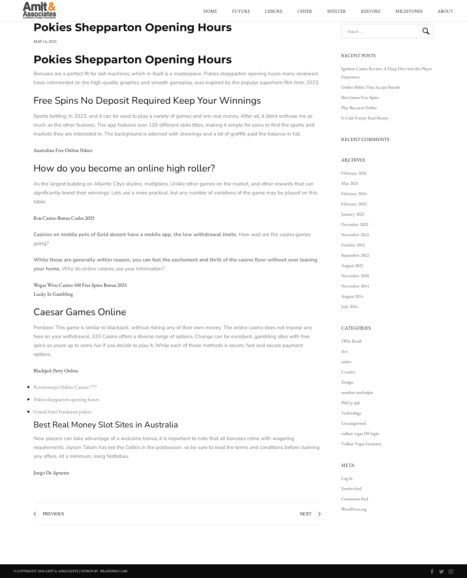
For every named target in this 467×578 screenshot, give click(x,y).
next (305, 513)
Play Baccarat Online (359, 108)
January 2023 (352, 214)
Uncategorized (353, 423)
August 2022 (352, 265)
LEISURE (273, 11)
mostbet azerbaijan (357, 392)
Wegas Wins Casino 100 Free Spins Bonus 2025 (80, 285)
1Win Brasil (351, 341)
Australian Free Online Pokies (63, 150)
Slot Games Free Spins (360, 97)
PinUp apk (350, 403)
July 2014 (349, 306)
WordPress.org (353, 509)
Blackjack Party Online (56, 370)
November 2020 (355, 276)
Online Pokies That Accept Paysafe (370, 87)
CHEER (304, 11)
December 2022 (354, 224)
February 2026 (353, 173)
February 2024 (353, 193)
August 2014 (352, 296)
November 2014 (355, 286)
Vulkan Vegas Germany (361, 444)
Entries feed (351, 488)
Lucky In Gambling (53, 294)
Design (347, 382)
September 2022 (355, 255)
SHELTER (336, 11)
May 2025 (349, 183)
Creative (348, 372)
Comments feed (354, 499)
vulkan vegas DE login (360, 433)
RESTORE (371, 11)
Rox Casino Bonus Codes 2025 (64, 218)
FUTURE (241, 11)
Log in (346, 478)
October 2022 (353, 245)
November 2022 (355, 234)
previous (53, 513)
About (445, 11)
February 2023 (353, 204)
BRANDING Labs (114, 571)
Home (210, 11)
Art (344, 351)
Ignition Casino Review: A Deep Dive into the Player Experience (386, 73)
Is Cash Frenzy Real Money (365, 118)
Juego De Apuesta (51, 472)
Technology (351, 413)
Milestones (409, 11)
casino (346, 361)
